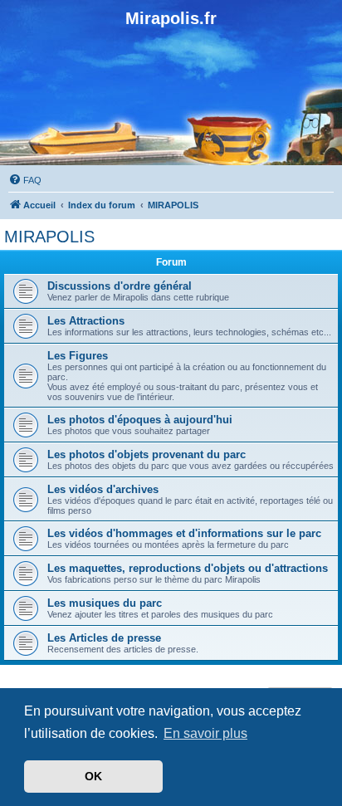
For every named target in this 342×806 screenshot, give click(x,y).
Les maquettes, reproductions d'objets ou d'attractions (187, 568)
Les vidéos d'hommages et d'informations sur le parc (184, 533)
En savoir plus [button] (205, 733)
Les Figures (77, 355)
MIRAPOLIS (49, 236)
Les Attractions (86, 321)
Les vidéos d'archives (103, 489)
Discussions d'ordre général (119, 286)
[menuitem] (25, 180)
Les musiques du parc (104, 603)
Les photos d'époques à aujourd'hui (139, 419)
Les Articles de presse (104, 638)
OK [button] (93, 776)
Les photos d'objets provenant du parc (146, 454)
